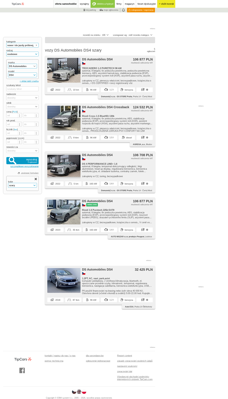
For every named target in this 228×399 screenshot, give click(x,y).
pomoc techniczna (54, 361)
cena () (12, 111)
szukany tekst (13, 85)
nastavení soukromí (127, 366)
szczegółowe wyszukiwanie (24, 166)
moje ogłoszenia (110, 10)
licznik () (12, 129)
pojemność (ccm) (15, 138)
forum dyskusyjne (147, 3)
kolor (10, 181)
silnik (8, 103)
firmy (119, 3)
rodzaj (9, 50)
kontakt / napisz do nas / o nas (60, 355)
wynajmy (84, 3)
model (11, 71)
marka (11, 62)
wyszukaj (31, 160)
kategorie (11, 41)
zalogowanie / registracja (142, 10)
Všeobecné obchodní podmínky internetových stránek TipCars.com (135, 378)
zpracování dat (124, 371)
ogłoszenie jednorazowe (98, 361)
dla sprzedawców (95, 355)
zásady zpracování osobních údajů (134, 361)
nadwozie (11, 94)
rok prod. (10, 120)
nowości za (12, 147)
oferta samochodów (66, 3)
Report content (124, 355)
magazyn (129, 3)
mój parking (90, 10)
